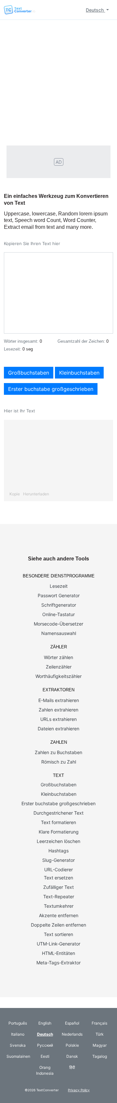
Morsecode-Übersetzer (58, 624)
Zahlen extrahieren (58, 709)
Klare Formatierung (59, 831)
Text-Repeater (58, 896)
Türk (100, 1034)
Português (17, 1023)
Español (72, 1023)
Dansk (72, 1056)
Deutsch (95, 10)
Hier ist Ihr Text (19, 410)
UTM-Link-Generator (58, 943)
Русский (45, 1045)
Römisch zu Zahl (58, 762)
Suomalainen (18, 1056)
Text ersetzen (58, 877)
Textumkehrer (58, 906)
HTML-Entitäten (58, 953)
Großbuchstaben (28, 372)
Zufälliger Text (58, 887)
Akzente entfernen (58, 915)
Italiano (17, 1034)
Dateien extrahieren (58, 728)
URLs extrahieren (58, 719)
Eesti (45, 1056)
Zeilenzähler (59, 666)
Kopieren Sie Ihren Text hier (32, 243)
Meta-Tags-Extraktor (58, 962)
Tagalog (99, 1056)
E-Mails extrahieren (58, 700)
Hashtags (58, 850)
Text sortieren (58, 934)
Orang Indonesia (45, 1070)
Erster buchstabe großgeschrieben (50, 389)
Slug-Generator (58, 860)
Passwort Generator (59, 595)
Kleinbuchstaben (79, 372)
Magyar (100, 1045)
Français (99, 1023)
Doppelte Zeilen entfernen (58, 925)
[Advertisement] (58, 81)
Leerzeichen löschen (58, 841)
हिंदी (72, 1067)
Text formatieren (58, 822)
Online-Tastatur (58, 614)
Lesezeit (59, 586)
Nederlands (72, 1034)
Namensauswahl (58, 633)
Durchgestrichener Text (58, 813)
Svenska (18, 1045)
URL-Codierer (58, 869)
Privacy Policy (79, 1090)
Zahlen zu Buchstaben (58, 752)
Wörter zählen (58, 657)
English (44, 1023)
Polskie (72, 1045)
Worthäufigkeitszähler (58, 676)
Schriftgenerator (58, 605)
